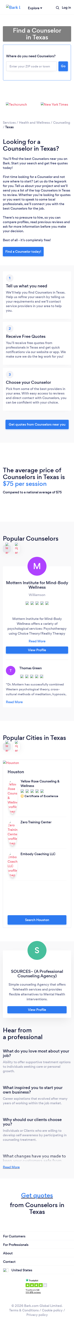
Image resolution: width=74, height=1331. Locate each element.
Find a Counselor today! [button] (23, 251)
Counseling (61, 122)
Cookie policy (52, 1310)
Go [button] (63, 66)
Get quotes (37, 1195)
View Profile (37, 650)
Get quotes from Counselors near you (37, 424)
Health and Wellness (34, 122)
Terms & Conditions (24, 1310)
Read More (11, 1167)
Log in (66, 7)
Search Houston (37, 920)
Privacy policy (37, 1315)
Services (9, 122)
